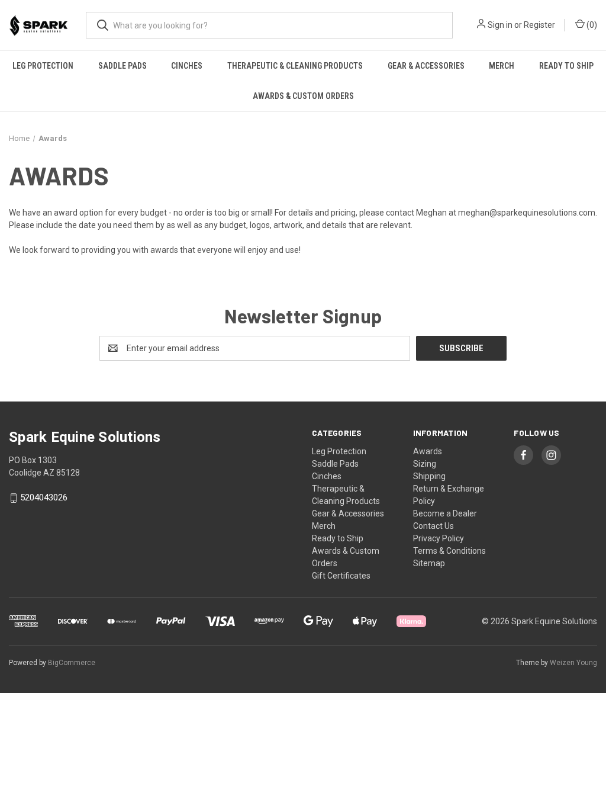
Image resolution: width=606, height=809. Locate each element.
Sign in (500, 25)
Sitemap (429, 563)
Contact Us (433, 526)
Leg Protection (42, 65)
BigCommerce (71, 663)
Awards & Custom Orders (303, 96)
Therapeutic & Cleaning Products (295, 65)
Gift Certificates (341, 575)
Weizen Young (573, 663)
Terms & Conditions (449, 551)
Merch (501, 65)
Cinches (186, 65)
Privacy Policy (438, 538)
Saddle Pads (122, 65)
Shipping (429, 476)
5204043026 (43, 498)
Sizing (424, 463)
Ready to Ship (566, 65)
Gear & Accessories (426, 65)
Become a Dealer (445, 513)
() (591, 25)
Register (539, 25)
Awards (427, 451)
